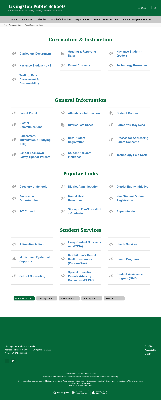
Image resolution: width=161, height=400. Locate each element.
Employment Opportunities (28, 198)
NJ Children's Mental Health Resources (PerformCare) (82, 259)
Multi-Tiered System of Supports (34, 259)
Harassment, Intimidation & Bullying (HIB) (35, 140)
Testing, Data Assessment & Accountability (29, 79)
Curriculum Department (35, 53)
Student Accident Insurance (79, 155)
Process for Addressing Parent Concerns (132, 140)
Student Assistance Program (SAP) (130, 276)
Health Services (127, 244)
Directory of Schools (33, 186)
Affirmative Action (31, 244)
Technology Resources (132, 65)
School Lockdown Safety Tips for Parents (34, 155)
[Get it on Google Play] (80, 392)
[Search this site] (155, 8)
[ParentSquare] (61, 392)
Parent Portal (28, 113)
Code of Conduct (128, 113)
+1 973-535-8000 (19, 353)
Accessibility (150, 350)
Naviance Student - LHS (35, 65)
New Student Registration (76, 140)
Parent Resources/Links (12, 25)
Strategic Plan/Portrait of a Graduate (84, 211)
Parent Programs (128, 259)
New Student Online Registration (130, 198)
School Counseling (32, 276)
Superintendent (127, 211)
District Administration (83, 186)
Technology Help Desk (132, 155)
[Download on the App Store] (99, 392)
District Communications (30, 125)
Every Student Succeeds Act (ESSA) (84, 244)
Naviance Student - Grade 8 (129, 53)
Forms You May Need (131, 125)
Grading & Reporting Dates (82, 53)
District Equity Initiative (132, 186)
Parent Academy (79, 65)
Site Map (149, 346)
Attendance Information (84, 113)
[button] (143, 7)
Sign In (148, 354)
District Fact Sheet (80, 125)
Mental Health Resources (77, 198)
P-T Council (27, 211)
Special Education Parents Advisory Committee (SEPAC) (81, 276)
